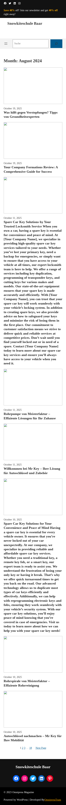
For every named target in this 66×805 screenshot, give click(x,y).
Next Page (41, 748)
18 (30, 748)
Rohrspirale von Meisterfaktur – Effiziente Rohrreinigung (27, 683)
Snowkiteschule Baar (24, 23)
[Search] (56, 43)
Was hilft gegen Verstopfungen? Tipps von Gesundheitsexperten (31, 114)
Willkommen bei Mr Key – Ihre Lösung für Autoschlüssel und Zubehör (32, 471)
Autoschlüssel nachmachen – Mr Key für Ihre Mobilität (33, 738)
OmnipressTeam (52, 799)
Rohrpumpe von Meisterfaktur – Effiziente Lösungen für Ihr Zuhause (30, 416)
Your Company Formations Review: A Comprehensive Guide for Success (31, 169)
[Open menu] (6, 43)
